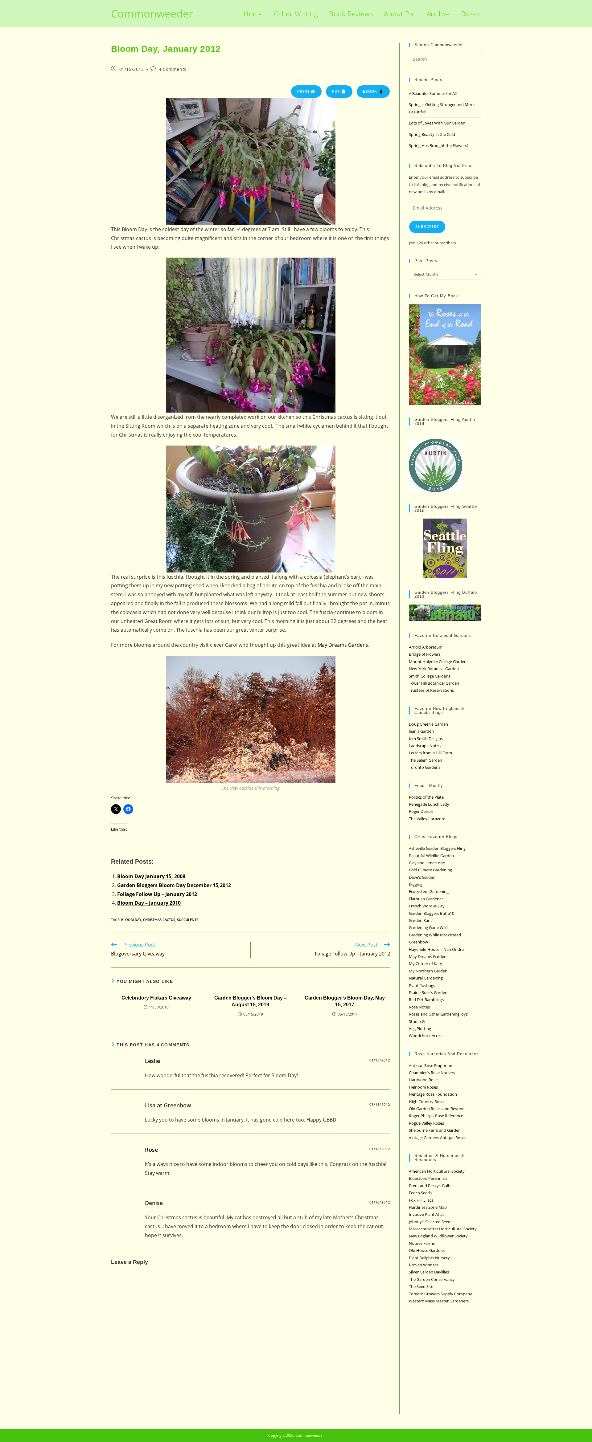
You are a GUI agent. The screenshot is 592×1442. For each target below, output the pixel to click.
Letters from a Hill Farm (430, 753)
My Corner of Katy (425, 963)
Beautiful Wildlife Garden (431, 855)
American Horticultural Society (437, 1171)
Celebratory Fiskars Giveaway (156, 997)
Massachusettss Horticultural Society (443, 1229)
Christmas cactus (159, 919)
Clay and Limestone (427, 863)
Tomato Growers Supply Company (440, 1294)
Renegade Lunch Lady (429, 804)
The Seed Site (421, 1286)
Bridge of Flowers (424, 654)
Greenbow (418, 942)
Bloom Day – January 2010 (149, 902)
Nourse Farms (422, 1243)
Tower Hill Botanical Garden (434, 683)
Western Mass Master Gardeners (439, 1301)
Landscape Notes (425, 745)
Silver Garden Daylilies (429, 1272)
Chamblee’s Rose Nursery (432, 1072)
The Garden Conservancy (432, 1279)
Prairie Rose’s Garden (428, 992)
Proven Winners (423, 1265)
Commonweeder (152, 13)
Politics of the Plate (426, 797)
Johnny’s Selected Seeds (430, 1221)
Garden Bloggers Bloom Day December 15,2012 (174, 885)
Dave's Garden (422, 877)
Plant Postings (422, 985)
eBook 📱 (373, 91)
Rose (151, 1149)
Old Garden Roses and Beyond (437, 1108)
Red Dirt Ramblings (426, 999)
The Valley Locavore (427, 818)
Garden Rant (420, 920)
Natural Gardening (426, 978)
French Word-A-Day (427, 906)
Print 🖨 (306, 91)
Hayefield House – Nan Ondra (436, 949)
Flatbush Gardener (426, 899)
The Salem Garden (425, 760)
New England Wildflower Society (438, 1236)
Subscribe (427, 226)
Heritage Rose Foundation (433, 1094)
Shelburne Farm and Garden (435, 1130)
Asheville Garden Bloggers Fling (437, 848)
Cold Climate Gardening (430, 870)
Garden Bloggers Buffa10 (431, 913)
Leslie (152, 1061)
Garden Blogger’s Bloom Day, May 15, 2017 (345, 1001)
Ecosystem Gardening (429, 891)
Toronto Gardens (424, 767)
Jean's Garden (421, 731)
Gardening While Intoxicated (435, 935)
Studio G (417, 1021)
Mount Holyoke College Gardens (438, 661)
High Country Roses (427, 1101)
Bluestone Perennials (428, 1178)
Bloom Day (131, 919)
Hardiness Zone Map (428, 1207)
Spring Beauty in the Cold (432, 134)
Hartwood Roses (424, 1079)
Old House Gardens (427, 1250)
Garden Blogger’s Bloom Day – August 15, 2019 (250, 1001)
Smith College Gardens (429, 676)
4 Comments (173, 69)
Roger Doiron (421, 811)
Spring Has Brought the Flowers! (438, 145)
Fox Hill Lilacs (421, 1200)
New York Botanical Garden (434, 668)
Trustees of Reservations (431, 690)
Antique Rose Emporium (431, 1065)
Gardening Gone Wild (428, 927)
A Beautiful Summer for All (433, 93)
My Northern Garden (428, 971)
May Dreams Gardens (343, 645)
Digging (415, 884)
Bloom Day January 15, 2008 (151, 876)
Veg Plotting (420, 1028)
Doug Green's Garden (428, 724)
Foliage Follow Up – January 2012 (157, 894)
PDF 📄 (339, 91)
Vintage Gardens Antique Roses (437, 1137)
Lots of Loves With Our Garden (437, 123)
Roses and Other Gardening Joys (438, 1014)
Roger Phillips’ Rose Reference (436, 1115)
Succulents (187, 919)
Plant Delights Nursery (429, 1258)
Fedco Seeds (420, 1193)
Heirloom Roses (423, 1087)
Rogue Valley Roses (426, 1123)
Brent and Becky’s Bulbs (430, 1185)
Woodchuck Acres (425, 1035)
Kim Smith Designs (426, 738)
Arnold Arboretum (425, 647)
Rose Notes (419, 1007)
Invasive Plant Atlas (426, 1214)
